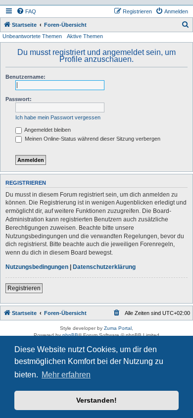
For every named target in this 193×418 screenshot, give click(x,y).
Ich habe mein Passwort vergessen (57, 117)
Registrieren (24, 288)
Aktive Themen (85, 36)
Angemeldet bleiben (47, 130)
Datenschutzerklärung (104, 266)
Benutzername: (25, 77)
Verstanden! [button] (96, 400)
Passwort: (18, 99)
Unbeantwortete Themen (32, 36)
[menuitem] (26, 11)
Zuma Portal (118, 328)
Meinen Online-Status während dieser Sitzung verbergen (91, 139)
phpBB (70, 335)
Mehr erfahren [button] (66, 374)
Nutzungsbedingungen (36, 266)
